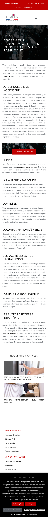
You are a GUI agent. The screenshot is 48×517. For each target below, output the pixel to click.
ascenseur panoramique (27, 167)
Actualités (7, 35)
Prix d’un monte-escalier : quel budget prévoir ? (24, 401)
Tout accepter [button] (17, 504)
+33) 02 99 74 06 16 (36, 3)
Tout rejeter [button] (31, 504)
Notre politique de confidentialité (24, 514)
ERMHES (6, 76)
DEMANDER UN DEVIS (24, 152)
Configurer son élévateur (14, 461)
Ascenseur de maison (12, 435)
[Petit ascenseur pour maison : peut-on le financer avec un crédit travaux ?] (24, 368)
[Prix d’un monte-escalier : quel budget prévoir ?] (24, 390)
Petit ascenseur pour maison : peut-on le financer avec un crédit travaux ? (24, 378)
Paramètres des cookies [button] (12, 510)
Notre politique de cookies (34, 510)
